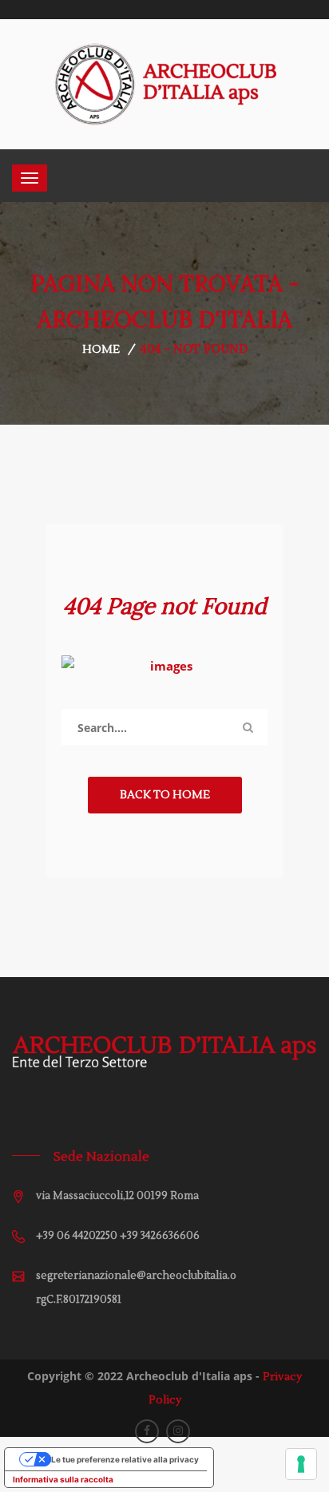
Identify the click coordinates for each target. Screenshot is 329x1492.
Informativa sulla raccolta (63, 1479)
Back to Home (165, 795)
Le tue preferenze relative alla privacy (125, 1459)
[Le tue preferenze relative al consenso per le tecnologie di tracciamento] (301, 1464)
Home (101, 349)
